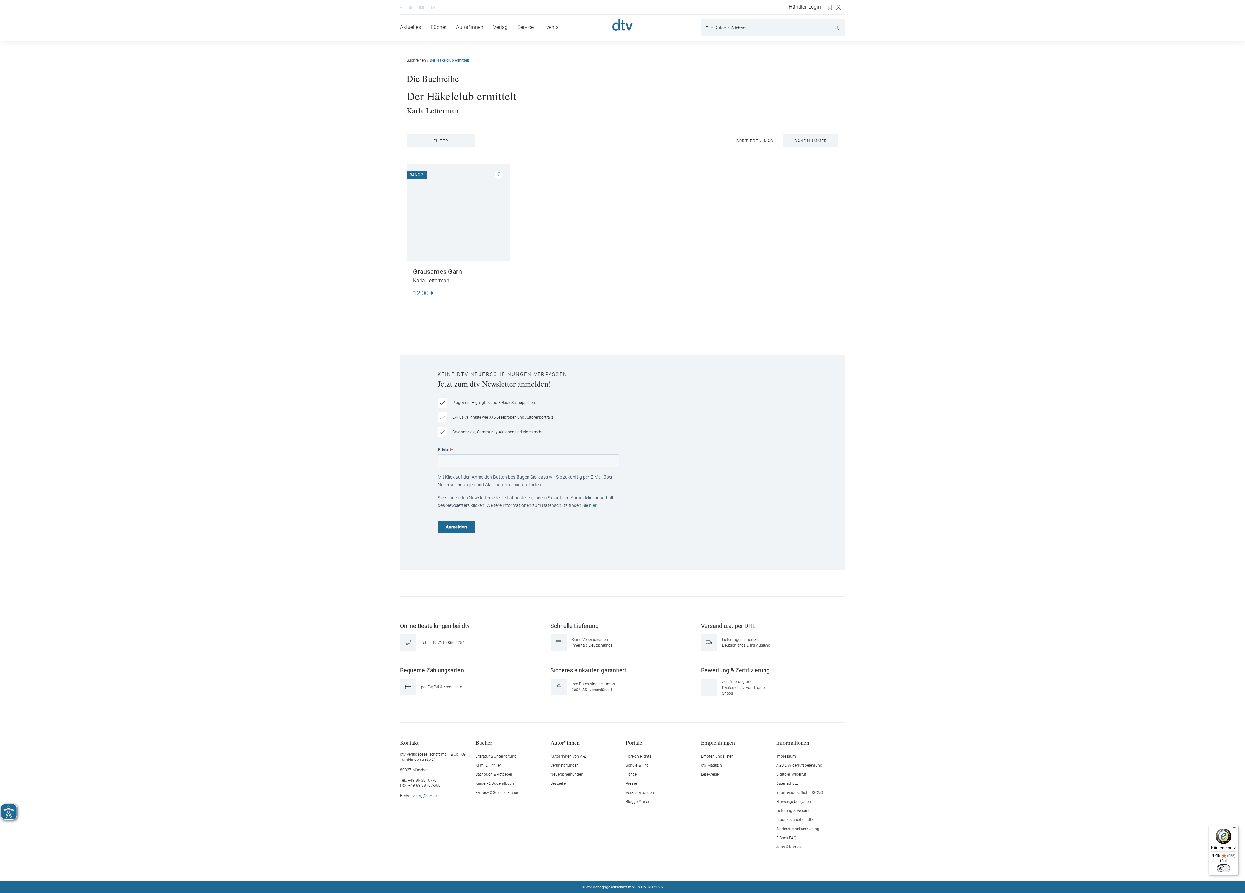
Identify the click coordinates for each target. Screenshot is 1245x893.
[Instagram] (410, 7)
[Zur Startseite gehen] (622, 25)
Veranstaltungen (565, 765)
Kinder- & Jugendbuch (494, 783)
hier (592, 505)
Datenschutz (787, 783)
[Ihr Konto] (839, 7)
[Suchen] (837, 27)
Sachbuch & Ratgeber (493, 774)
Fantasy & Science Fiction (497, 792)
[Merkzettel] (830, 7)
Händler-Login (805, 7)
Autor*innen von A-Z (568, 756)
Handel (632, 774)
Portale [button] (634, 742)
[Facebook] (401, 7)
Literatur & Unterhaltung (495, 756)
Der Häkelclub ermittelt (449, 60)
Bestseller (559, 783)
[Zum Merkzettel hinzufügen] (499, 175)
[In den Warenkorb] (496, 290)
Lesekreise (710, 774)
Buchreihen (416, 60)
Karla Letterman (433, 110)
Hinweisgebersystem (794, 801)
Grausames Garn (437, 271)
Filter (441, 141)
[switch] (1223, 868)
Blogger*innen (638, 801)
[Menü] (1235, 829)
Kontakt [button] (409, 742)
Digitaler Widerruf (791, 774)
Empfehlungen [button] (718, 742)
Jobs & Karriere (789, 847)
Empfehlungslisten (717, 756)
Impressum (786, 756)
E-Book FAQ (786, 838)
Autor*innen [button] (565, 742)
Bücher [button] (483, 742)
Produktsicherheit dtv (794, 820)
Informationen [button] (792, 742)
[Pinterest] (433, 7)
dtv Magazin (711, 765)
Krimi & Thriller (488, 765)
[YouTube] (421, 7)
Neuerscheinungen (567, 774)
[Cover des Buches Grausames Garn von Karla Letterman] (458, 212)
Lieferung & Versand (793, 810)
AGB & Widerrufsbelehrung (799, 765)
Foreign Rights (638, 756)
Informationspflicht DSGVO (799, 792)
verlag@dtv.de (424, 796)
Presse (631, 783)
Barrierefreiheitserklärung (797, 829)
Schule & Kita (637, 765)
